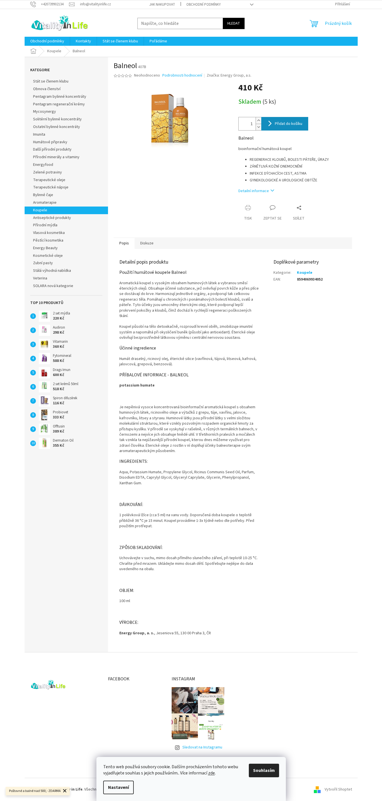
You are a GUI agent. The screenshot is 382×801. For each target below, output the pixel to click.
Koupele (40, 210)
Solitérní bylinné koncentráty (57, 119)
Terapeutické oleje (49, 180)
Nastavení (118, 787)
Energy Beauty (45, 248)
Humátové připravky (50, 142)
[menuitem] (47, 41)
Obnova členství (47, 89)
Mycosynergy (44, 111)
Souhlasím (264, 770)
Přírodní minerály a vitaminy (56, 157)
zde (211, 773)
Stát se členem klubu (50, 81)
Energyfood (43, 165)
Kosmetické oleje (48, 256)
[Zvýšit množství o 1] (258, 120)
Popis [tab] (124, 243)
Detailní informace (253, 191)
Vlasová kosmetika (49, 233)
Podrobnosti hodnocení (182, 75)
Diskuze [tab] (147, 243)
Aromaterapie (45, 202)
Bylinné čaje (43, 195)
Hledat (233, 23)
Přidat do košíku (288, 124)
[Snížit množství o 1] (258, 127)
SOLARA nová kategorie (53, 286)
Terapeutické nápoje (50, 187)
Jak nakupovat (162, 4)
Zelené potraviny (47, 172)
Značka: (229, 75)
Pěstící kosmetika (48, 240)
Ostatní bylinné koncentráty (56, 127)
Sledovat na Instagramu (202, 747)
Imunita (39, 134)
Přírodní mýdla (45, 225)
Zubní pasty (43, 263)
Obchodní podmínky (203, 4)
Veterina (40, 278)
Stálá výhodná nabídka (52, 270)
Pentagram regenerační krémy (59, 104)
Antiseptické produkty (52, 218)
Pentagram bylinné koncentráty (59, 96)
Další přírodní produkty (52, 149)
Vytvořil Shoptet (338, 789)
